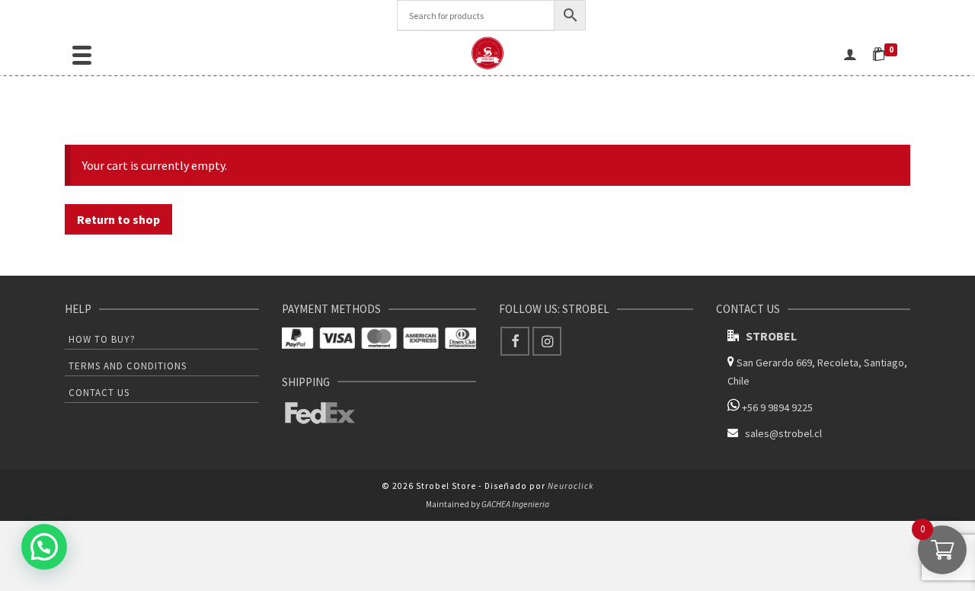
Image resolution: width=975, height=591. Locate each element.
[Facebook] (514, 341)
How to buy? (102, 339)
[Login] (850, 53)
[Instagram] (546, 341)
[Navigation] (82, 53)
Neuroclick (570, 486)
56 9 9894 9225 (780, 407)
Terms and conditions (128, 365)
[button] (44, 547)
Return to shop (118, 219)
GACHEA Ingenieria (515, 504)
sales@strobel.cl (783, 433)
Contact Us (99, 392)
